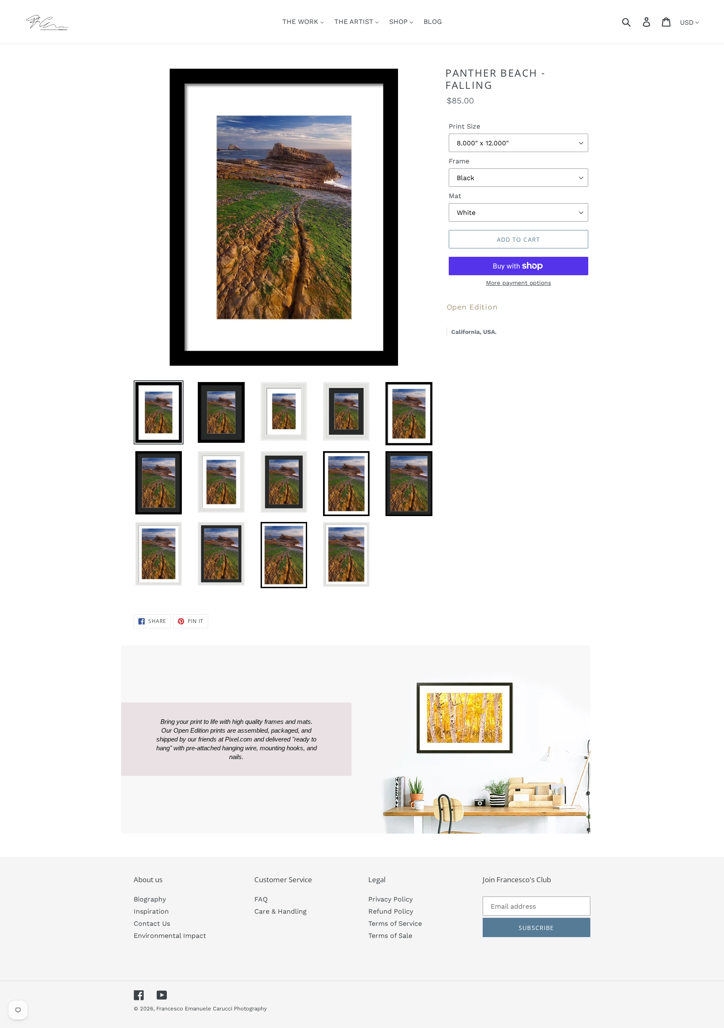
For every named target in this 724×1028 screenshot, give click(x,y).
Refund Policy (390, 911)
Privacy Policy (390, 899)
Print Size (464, 126)
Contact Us (152, 923)
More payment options (518, 282)
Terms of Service (395, 923)
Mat (455, 196)
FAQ (261, 899)
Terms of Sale (390, 936)
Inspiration (151, 911)
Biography (150, 899)
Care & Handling (280, 911)
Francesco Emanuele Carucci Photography (211, 1008)
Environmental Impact (170, 936)
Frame (459, 161)
